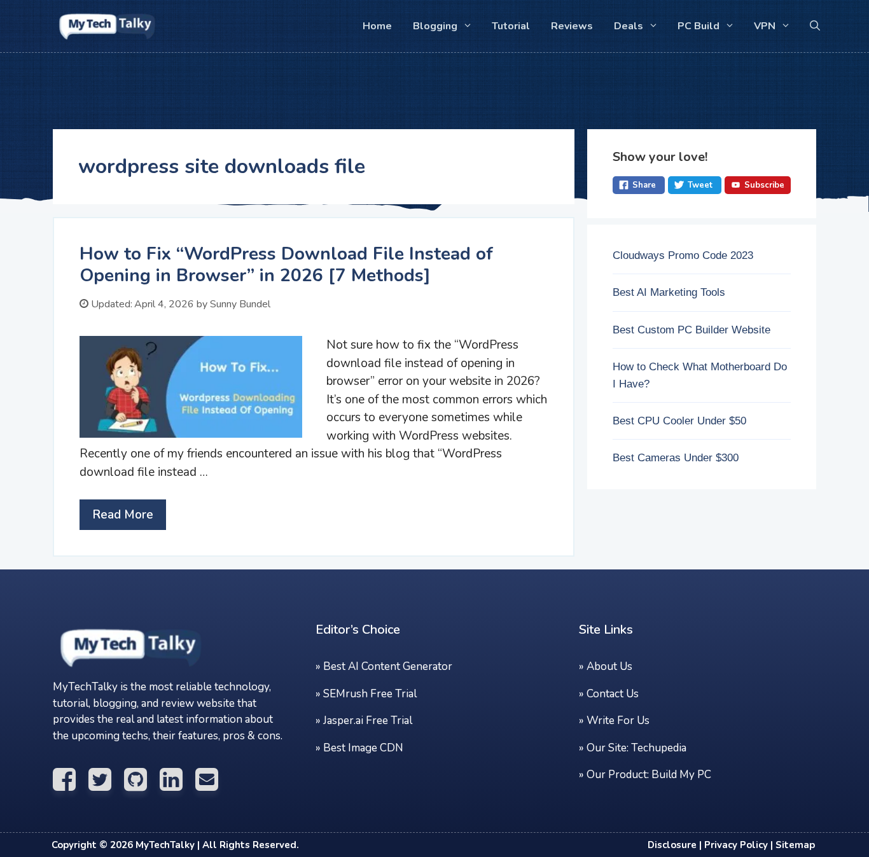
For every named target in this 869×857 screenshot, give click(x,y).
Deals (628, 26)
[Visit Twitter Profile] (106, 780)
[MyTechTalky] (145, 671)
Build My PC (681, 774)
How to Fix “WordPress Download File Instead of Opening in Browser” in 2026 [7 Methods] (286, 265)
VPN (764, 26)
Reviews (572, 26)
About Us (609, 666)
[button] (815, 26)
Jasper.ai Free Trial (367, 720)
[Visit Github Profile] (142, 780)
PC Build (699, 26)
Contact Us (613, 693)
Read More (122, 514)
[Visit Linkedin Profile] (177, 780)
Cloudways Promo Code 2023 (683, 255)
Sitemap (795, 845)
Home (377, 26)
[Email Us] (213, 780)
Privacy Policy (736, 845)
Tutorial (511, 26)
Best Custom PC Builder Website (691, 330)
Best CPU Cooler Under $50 (679, 421)
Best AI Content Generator (387, 666)
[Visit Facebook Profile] (70, 780)
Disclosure (672, 845)
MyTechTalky (165, 845)
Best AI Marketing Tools (669, 292)
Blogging (435, 26)
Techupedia (658, 748)
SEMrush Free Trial (370, 693)
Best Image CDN (363, 748)
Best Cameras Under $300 (676, 458)
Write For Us (618, 720)
